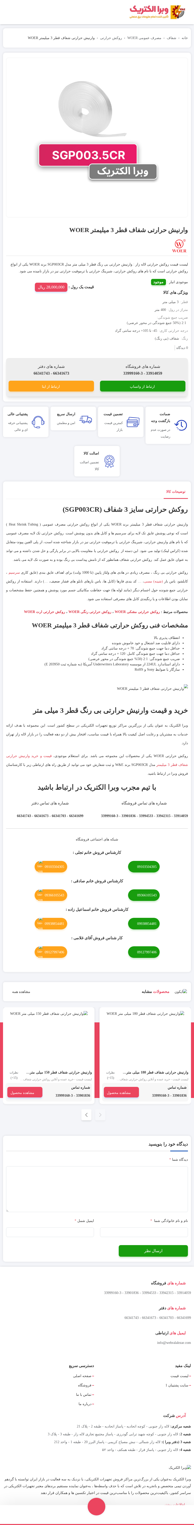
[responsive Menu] (188, 12)
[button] (86, 1114)
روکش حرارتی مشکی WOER (137, 612)
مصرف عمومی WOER (144, 38)
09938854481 (147, 924)
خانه (185, 38)
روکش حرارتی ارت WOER (44, 612)
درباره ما (85, 1404)
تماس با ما (83, 1395)
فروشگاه (84, 1385)
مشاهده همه (20, 992)
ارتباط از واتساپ (142, 386)
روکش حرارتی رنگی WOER (89, 612)
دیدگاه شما (178, 1159)
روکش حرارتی (111, 38)
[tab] (176, 492)
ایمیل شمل (84, 1221)
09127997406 (147, 952)
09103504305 (147, 867)
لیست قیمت (179, 1376)
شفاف (171, 38)
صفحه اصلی (82, 1376)
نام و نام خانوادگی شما (169, 1221)
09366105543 (147, 895)
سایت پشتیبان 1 (176, 1385)
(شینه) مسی (153, 581)
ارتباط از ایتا (51, 386)
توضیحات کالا (175, 492)
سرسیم (13, 572)
